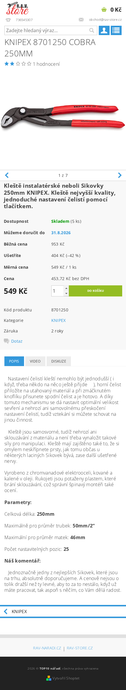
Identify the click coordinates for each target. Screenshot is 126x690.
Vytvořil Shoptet (65, 678)
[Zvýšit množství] (66, 288)
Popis (14, 361)
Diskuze (58, 361)
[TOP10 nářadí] (17, 7)
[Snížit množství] (66, 293)
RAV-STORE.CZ (80, 648)
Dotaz (17, 341)
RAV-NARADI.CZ (47, 648)
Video (35, 361)
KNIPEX (58, 320)
